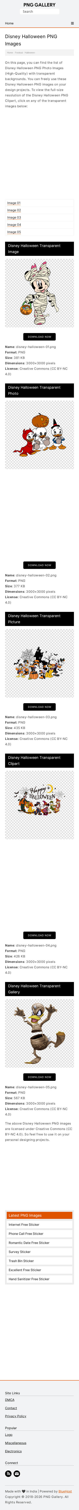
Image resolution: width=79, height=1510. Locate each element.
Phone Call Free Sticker (26, 1234)
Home (10, 52)
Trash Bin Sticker (21, 1261)
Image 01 (13, 203)
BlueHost (65, 1491)
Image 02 (14, 210)
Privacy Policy (15, 1416)
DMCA (9, 1400)
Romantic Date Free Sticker (29, 1243)
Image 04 (14, 225)
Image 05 (14, 232)
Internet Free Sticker (24, 1225)
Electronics (13, 1451)
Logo (8, 1435)
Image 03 (14, 217)
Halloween (30, 52)
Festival (19, 52)
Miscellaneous (15, 1443)
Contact (11, 1408)
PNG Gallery (40, 5)
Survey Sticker (20, 1252)
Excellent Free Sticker (25, 1270)
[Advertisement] (39, 154)
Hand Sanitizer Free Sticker (29, 1279)
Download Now (39, 336)
